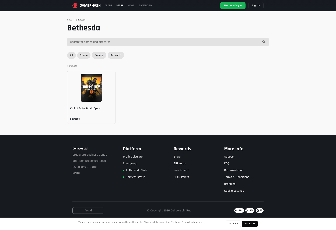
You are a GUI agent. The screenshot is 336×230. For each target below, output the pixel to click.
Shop (69, 19)
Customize (233, 223)
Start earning (231, 5)
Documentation (233, 170)
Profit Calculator (133, 157)
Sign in (256, 5)
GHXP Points (181, 177)
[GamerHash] (86, 5)
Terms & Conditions (236, 177)
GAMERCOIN (145, 5)
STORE (120, 5)
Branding (230, 184)
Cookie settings (234, 191)
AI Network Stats (136, 170)
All (71, 55)
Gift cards (115, 55)
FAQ (226, 163)
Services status (135, 177)
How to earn (181, 170)
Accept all (250, 223)
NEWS (131, 5)
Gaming (99, 55)
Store (177, 157)
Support (229, 157)
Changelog (129, 163)
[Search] (263, 42)
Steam (84, 55)
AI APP (108, 5)
